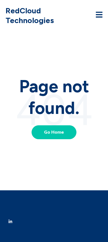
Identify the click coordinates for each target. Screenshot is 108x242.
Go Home (54, 132)
